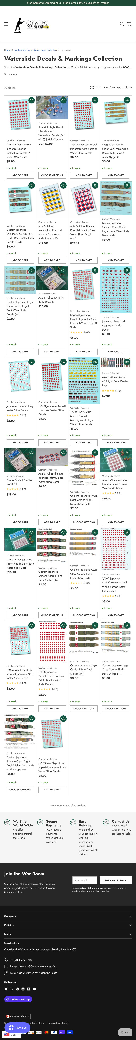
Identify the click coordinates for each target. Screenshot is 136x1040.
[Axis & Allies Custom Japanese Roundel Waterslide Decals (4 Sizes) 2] (20, 116)
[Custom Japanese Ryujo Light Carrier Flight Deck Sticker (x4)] (84, 468)
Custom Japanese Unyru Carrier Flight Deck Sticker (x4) (84, 670)
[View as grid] (92, 88)
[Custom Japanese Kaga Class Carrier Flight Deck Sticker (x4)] (116, 639)
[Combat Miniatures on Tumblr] (29, 989)
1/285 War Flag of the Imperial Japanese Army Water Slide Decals (52, 767)
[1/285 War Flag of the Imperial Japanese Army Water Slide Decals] (52, 734)
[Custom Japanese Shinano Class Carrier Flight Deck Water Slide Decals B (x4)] (20, 201)
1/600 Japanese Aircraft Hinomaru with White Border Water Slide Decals (115, 585)
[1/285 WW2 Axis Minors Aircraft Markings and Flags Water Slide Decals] (84, 380)
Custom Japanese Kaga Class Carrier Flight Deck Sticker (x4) (115, 670)
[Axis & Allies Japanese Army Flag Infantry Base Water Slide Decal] (20, 539)
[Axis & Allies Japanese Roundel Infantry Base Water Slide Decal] (116, 460)
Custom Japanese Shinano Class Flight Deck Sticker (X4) (50, 576)
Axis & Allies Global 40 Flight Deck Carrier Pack (115, 381)
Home (7, 50)
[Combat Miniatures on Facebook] (6, 989)
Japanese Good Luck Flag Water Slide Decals (114, 326)
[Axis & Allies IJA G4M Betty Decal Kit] (52, 278)
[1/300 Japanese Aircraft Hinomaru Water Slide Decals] (52, 377)
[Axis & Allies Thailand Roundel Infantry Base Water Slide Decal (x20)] (84, 199)
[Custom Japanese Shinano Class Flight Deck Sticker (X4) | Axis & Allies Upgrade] (20, 731)
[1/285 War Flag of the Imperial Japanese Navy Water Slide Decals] (20, 641)
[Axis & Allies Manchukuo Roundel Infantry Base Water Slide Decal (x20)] (52, 199)
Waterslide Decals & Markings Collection (36, 50)
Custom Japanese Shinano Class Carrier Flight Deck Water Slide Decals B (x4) (20, 236)
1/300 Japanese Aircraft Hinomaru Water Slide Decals (52, 410)
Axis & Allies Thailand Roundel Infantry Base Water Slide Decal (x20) (82, 232)
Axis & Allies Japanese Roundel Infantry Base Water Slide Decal (115, 484)
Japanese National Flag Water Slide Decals (20, 408)
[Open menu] (6, 24)
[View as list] (98, 88)
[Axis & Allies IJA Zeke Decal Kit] (20, 460)
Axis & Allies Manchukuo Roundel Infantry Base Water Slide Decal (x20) (50, 232)
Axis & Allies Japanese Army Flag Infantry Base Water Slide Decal (20, 564)
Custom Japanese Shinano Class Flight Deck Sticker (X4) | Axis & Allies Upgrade (20, 763)
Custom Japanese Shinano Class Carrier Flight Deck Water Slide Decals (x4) (115, 229)
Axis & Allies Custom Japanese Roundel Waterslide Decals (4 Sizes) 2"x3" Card (19, 151)
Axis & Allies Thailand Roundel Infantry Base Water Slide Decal (51, 478)
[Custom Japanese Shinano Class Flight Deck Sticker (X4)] (52, 546)
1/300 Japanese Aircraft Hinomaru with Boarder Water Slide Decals (84, 149)
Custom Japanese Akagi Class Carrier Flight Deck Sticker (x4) (83, 574)
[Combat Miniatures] (33, 24)
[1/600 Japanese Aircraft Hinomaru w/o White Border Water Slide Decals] (52, 642)
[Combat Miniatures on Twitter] (12, 989)
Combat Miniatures (34, 1023)
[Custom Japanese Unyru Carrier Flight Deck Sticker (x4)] (84, 639)
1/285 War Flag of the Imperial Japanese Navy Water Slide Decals (20, 674)
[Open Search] (121, 24)
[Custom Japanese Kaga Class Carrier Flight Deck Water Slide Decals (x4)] (20, 280)
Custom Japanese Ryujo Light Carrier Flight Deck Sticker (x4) (83, 500)
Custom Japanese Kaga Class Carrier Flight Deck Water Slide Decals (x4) (20, 308)
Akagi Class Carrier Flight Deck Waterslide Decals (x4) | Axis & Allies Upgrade (115, 151)
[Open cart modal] (128, 24)
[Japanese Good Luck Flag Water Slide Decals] (116, 289)
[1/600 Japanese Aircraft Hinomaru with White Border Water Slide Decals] (116, 549)
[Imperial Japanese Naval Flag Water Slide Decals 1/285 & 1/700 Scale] (84, 286)
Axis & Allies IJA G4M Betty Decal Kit (51, 300)
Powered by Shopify (58, 1023)
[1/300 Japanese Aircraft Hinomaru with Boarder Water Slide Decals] (84, 116)
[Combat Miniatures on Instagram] (23, 989)
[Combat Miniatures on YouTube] (34, 989)
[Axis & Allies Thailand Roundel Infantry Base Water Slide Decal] (52, 457)
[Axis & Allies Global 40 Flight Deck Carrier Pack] (116, 363)
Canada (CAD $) (18, 1016)
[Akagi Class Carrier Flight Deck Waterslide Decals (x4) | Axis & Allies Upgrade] (116, 116)
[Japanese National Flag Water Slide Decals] (20, 377)
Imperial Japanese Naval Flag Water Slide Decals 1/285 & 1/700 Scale (83, 321)
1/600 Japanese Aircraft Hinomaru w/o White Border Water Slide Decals (51, 678)
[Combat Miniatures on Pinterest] (17, 989)
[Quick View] (31, 100)
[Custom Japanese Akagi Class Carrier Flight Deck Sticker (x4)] (84, 545)
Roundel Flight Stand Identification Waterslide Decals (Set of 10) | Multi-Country (51, 133)
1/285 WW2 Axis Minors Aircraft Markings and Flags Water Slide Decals (81, 418)
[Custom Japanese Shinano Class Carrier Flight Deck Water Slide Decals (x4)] (116, 198)
